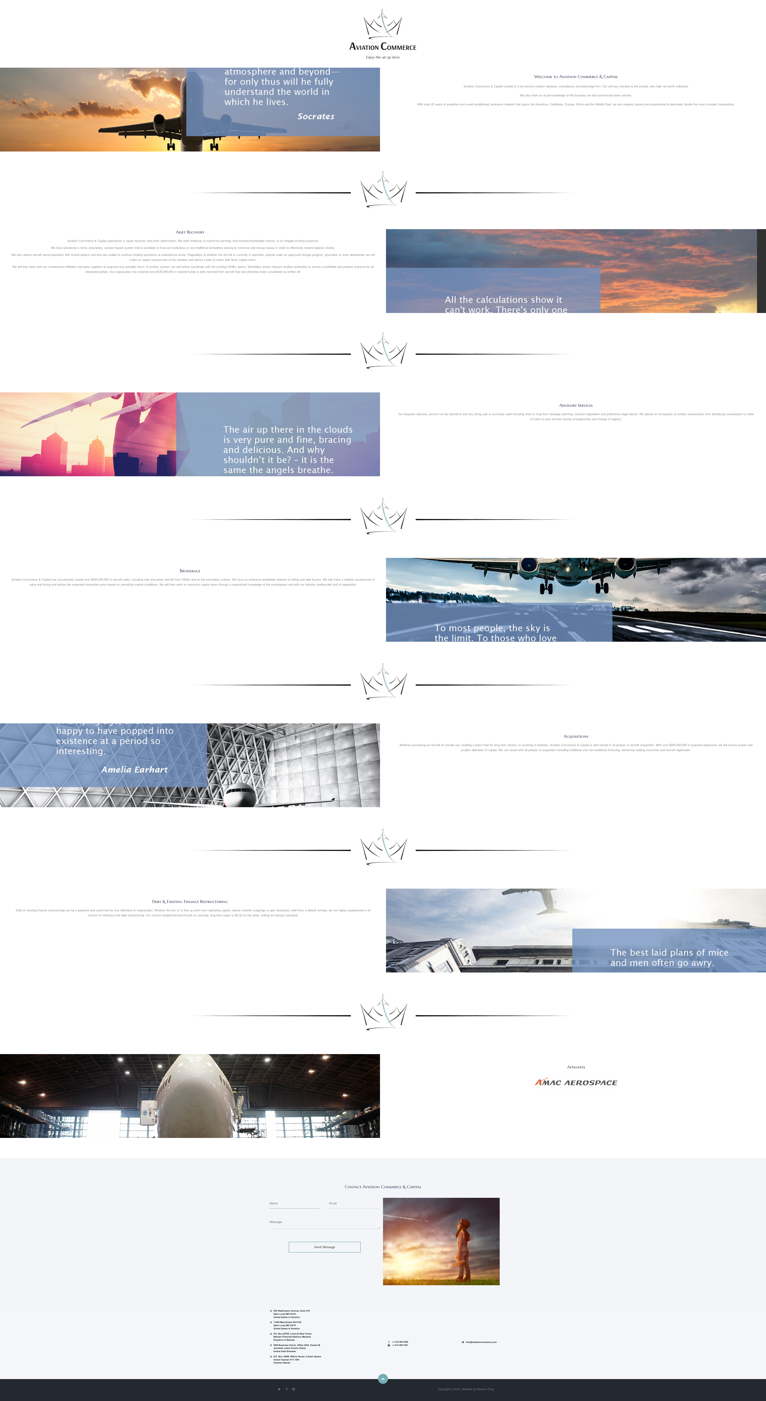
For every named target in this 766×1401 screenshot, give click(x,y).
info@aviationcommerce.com (481, 1342)
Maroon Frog (485, 1389)
